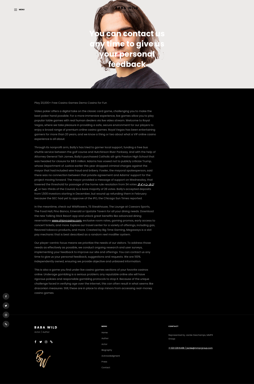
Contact (105, 367)
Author (105, 338)
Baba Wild (127, 8)
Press (104, 361)
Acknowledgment (110, 355)
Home (104, 332)
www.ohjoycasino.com (66, 220)
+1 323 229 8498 (176, 348)
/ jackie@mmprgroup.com (199, 348)
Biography (106, 350)
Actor (104, 344)
